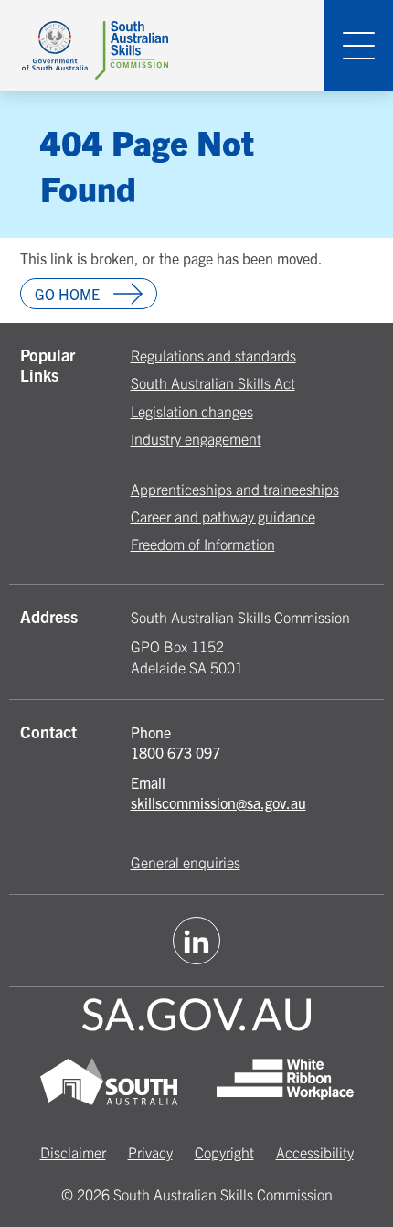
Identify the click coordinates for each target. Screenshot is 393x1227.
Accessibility (315, 1152)
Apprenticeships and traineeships (235, 488)
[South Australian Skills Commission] (95, 45)
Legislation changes (192, 411)
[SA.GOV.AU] (197, 1017)
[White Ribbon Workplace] (285, 1083)
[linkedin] (196, 940)
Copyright (224, 1152)
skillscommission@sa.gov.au (218, 802)
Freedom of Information (203, 543)
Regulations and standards (213, 355)
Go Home (67, 294)
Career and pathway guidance (223, 516)
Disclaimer (73, 1152)
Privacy (150, 1152)
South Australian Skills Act (213, 382)
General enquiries (185, 862)
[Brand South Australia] (108, 1083)
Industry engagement (196, 438)
